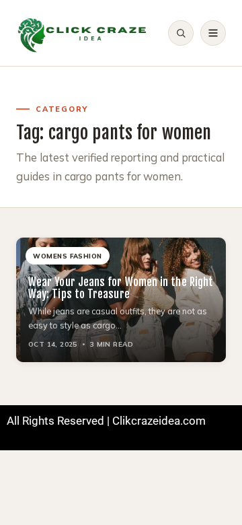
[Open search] (181, 33)
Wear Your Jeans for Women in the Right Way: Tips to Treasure (120, 288)
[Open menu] (213, 33)
